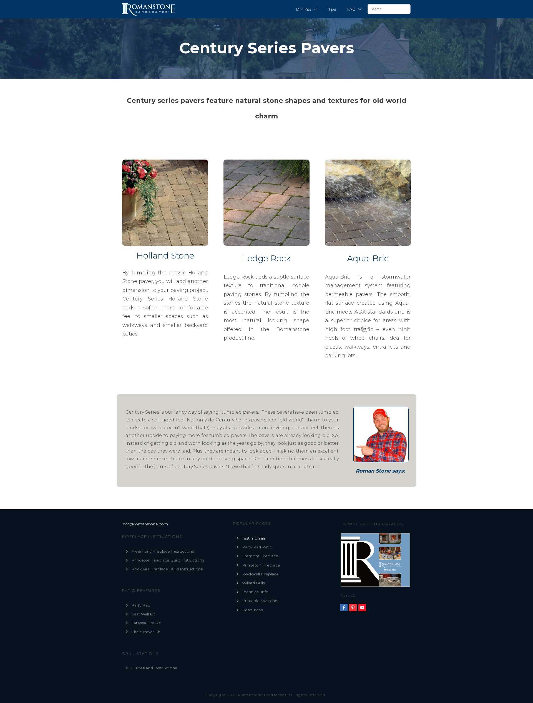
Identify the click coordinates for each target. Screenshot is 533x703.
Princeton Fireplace (261, 565)
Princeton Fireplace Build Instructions (167, 560)
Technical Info (255, 591)
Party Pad (140, 605)
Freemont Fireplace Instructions (162, 551)
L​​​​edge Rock (267, 258)
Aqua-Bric (368, 258)
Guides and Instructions (154, 667)
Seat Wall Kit (143, 614)
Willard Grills (253, 582)
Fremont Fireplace (260, 555)
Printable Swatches (260, 600)
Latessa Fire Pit (146, 622)
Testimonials (254, 538)
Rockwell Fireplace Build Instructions (167, 569)
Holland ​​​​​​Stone (165, 255)
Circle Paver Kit (145, 631)
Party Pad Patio (257, 547)
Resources (252, 609)
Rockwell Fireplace (260, 574)
